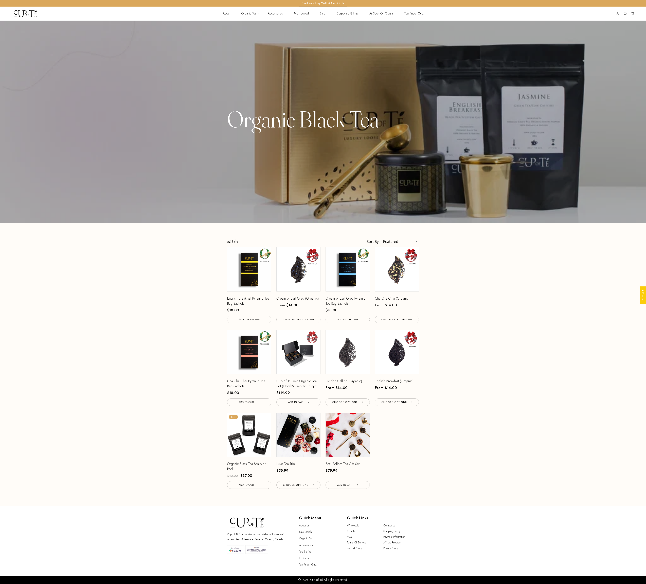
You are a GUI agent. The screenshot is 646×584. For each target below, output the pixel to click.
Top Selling (305, 552)
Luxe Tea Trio (285, 463)
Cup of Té (316, 580)
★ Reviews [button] (643, 295)
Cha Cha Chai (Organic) (392, 298)
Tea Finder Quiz (307, 564)
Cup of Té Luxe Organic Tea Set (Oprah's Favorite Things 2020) (296, 384)
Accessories (306, 545)
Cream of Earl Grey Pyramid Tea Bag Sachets (346, 301)
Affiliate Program (392, 542)
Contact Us (389, 525)
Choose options (296, 319)
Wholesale (353, 525)
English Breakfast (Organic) (394, 381)
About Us (304, 525)
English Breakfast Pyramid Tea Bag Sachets (248, 301)
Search (351, 531)
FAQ (349, 537)
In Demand (305, 558)
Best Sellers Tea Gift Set (343, 463)
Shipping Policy (391, 531)
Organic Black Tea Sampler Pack (246, 466)
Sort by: (373, 241)
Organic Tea (305, 538)
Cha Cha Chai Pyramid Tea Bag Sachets (246, 384)
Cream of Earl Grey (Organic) (297, 298)
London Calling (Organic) (344, 381)
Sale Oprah (305, 532)
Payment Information (394, 537)
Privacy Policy (390, 548)
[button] (249, 14)
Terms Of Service (356, 542)
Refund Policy (354, 548)
